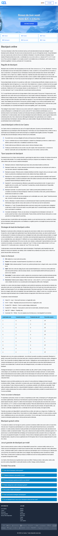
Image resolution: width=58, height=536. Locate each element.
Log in (2, 510)
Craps (43, 40)
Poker (43, 36)
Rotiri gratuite (4, 514)
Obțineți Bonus (29, 23)
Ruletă (25, 36)
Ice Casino (4, 508)
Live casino (23, 520)
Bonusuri (3, 512)
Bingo (21, 519)
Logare (49, 2)
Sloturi (6, 36)
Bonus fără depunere (6, 515)
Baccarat (25, 40)
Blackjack (6, 40)
